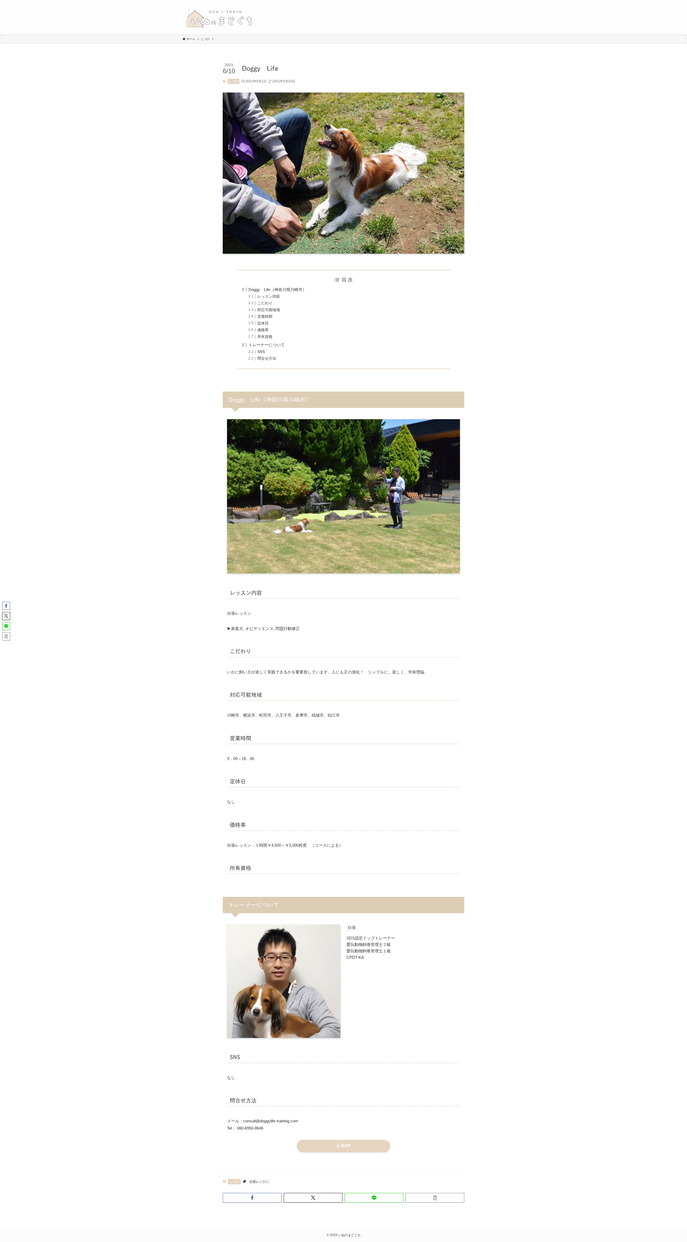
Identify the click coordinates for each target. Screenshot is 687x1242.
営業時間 (264, 317)
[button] (252, 1198)
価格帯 (263, 330)
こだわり (264, 303)
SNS (261, 352)
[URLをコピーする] (434, 1198)
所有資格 (264, 337)
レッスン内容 (268, 296)
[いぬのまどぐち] (219, 17)
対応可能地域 (268, 310)
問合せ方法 (266, 358)
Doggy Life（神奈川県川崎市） (277, 289)
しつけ (233, 81)
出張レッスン (259, 1182)
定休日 (263, 323)
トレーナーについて (267, 344)
